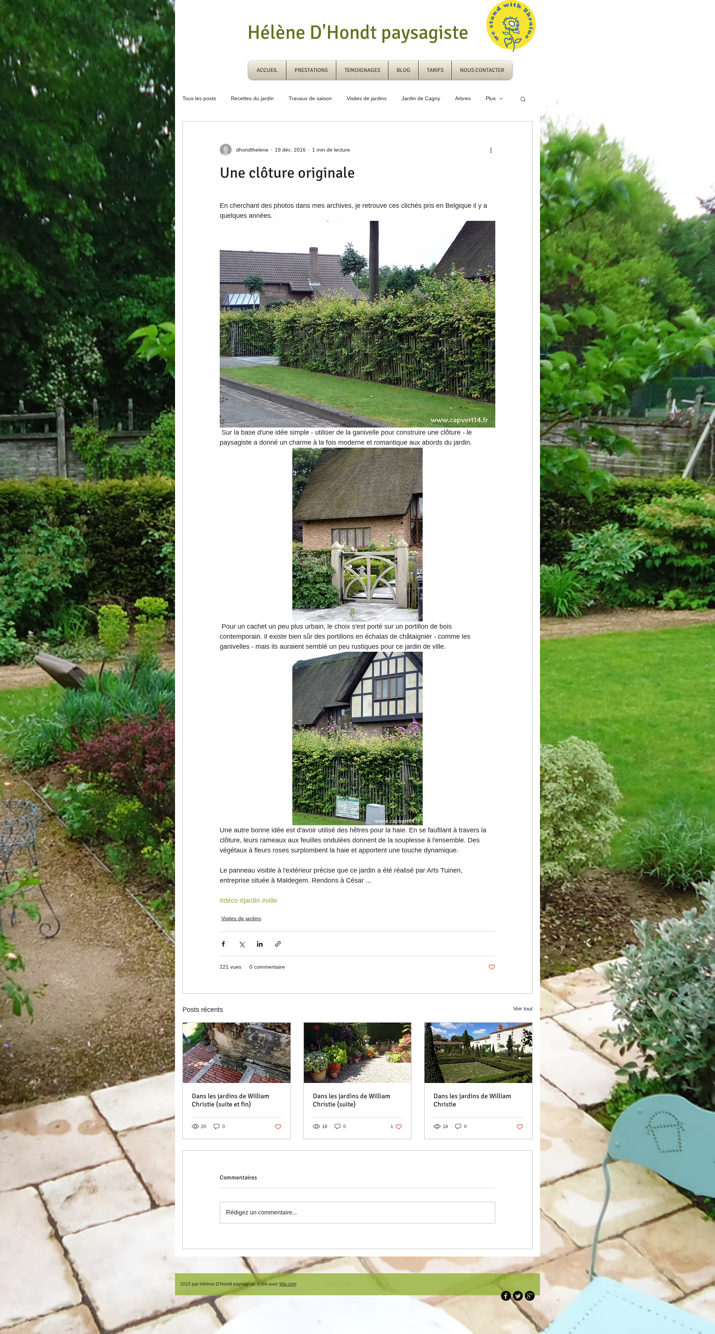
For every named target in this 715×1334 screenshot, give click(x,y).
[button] (523, 99)
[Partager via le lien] (278, 943)
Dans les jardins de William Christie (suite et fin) (230, 1100)
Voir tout (523, 1008)
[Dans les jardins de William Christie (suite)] (357, 1053)
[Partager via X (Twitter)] (241, 943)
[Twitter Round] (518, 1296)
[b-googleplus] (530, 1296)
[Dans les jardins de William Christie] (478, 1053)
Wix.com (287, 1284)
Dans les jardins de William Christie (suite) (351, 1100)
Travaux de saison (310, 98)
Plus (491, 98)
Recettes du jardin (252, 98)
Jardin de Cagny (420, 98)
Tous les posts (199, 98)
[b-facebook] (506, 1296)
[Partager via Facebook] (223, 943)
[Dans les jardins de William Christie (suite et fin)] (236, 1053)
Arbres (463, 98)
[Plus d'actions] (490, 149)
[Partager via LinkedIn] (259, 943)
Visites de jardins (367, 98)
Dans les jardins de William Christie (472, 1100)
